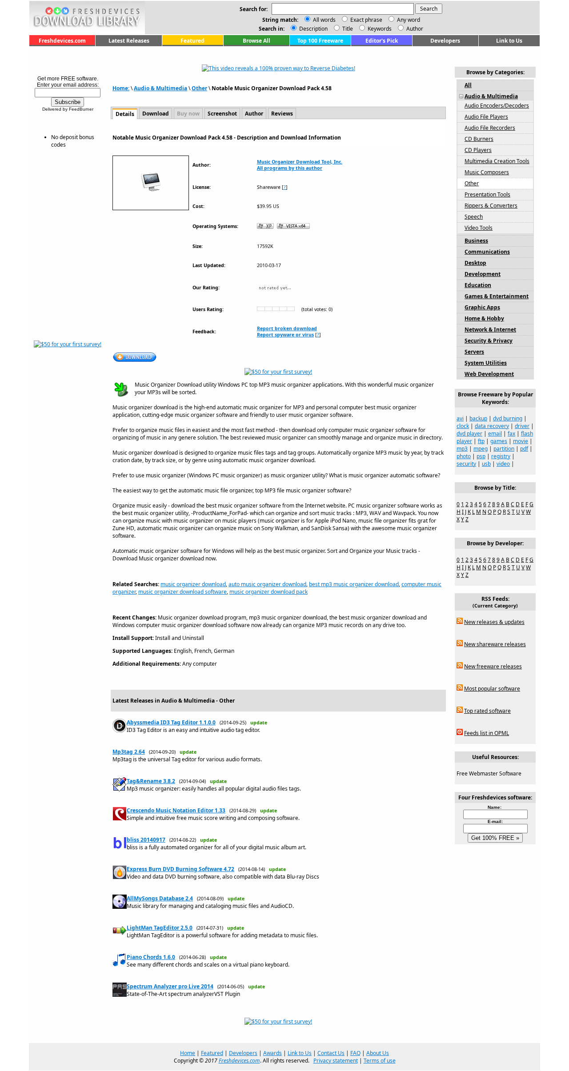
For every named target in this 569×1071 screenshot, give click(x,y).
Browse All (256, 40)
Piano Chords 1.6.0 (151, 957)
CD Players (478, 150)
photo (464, 456)
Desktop (475, 263)
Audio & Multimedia (160, 88)
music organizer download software (182, 591)
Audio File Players (486, 116)
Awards (272, 1053)
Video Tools (479, 228)
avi (460, 418)
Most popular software (492, 688)
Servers (474, 352)
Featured (192, 40)
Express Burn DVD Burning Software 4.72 (180, 869)
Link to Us (509, 40)
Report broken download (287, 328)
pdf (524, 448)
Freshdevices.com (62, 40)
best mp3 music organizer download (354, 584)
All (468, 85)
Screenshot (222, 113)
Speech (474, 216)
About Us (377, 1053)
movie (520, 441)
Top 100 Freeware (320, 40)
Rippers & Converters (491, 205)
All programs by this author (289, 168)
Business (476, 240)
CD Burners (479, 139)
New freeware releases (493, 666)
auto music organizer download (267, 584)
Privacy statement (335, 1060)
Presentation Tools (487, 194)
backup (478, 418)
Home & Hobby (484, 318)
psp (481, 456)
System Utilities (486, 363)
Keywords (379, 28)
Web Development (489, 374)
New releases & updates (494, 622)
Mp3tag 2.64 (128, 751)
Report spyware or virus (285, 335)
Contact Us (331, 1053)
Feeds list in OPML (486, 733)
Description (313, 28)
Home (187, 1053)
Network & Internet (490, 329)
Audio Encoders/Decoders (497, 105)
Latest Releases (128, 40)
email (495, 433)
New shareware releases (495, 644)
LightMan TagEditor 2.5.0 (159, 927)
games (498, 441)
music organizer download (193, 584)
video (503, 464)
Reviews (282, 113)
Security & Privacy (489, 340)
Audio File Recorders (490, 128)
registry (500, 456)
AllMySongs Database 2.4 (160, 898)
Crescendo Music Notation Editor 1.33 (176, 810)
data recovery (492, 426)
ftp (481, 441)
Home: (120, 88)
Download (155, 113)
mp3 (462, 448)
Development (483, 274)
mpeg (480, 448)
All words (324, 20)
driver (522, 426)
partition (503, 448)
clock (463, 426)
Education (478, 285)
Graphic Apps (482, 307)
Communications (487, 252)
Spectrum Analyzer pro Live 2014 (170, 986)
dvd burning (507, 418)
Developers (445, 40)
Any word (408, 20)
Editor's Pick (381, 40)
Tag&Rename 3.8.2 (151, 781)
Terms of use (380, 1060)
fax (511, 433)
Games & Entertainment (497, 296)
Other (199, 88)
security (466, 464)
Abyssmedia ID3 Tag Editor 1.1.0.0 (171, 722)
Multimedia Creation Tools (497, 161)
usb (486, 464)
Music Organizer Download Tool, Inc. (299, 162)
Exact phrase (366, 20)
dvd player (469, 433)
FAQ (355, 1053)
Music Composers (487, 172)
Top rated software (487, 711)
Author (414, 28)
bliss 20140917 (146, 839)
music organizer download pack (268, 591)
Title (347, 28)
